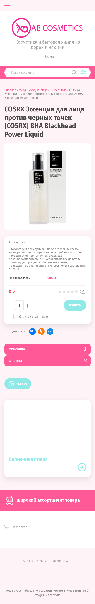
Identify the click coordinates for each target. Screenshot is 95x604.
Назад (22, 384)
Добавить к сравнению (31, 317)
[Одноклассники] (41, 331)
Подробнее (82, 467)
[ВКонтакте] (32, 331)
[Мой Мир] (50, 331)
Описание (17, 349)
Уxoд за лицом (39, 90)
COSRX (52, 278)
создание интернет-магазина (60, 590)
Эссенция (59, 90)
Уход (22, 90)
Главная (10, 90)
